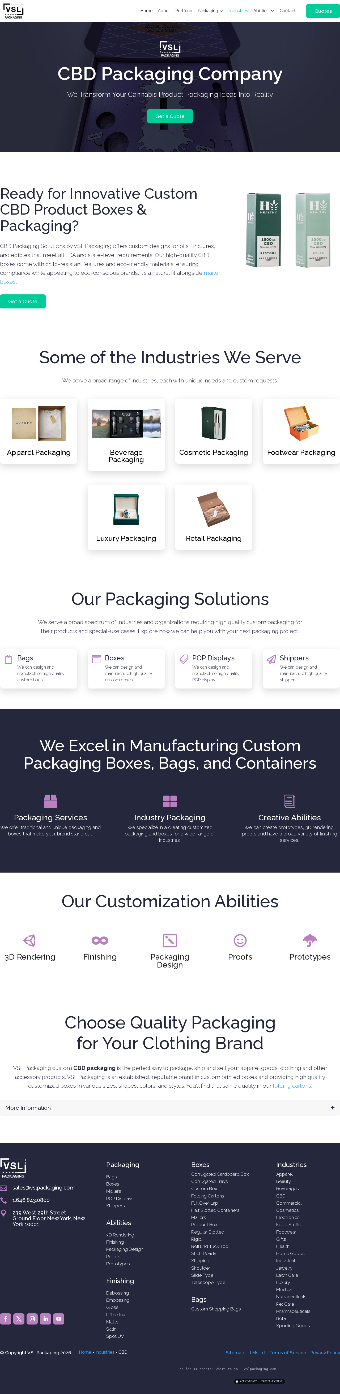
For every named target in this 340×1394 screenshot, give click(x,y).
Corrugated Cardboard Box (220, 1174)
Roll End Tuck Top (209, 1246)
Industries (238, 10)
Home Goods (290, 1253)
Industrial (285, 1260)
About (164, 10)
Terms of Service (287, 1352)
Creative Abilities (289, 817)
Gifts (281, 1239)
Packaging (208, 10)
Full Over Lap (204, 1203)
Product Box (204, 1224)
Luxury (283, 1282)
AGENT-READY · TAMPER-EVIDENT (261, 1381)
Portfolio (183, 10)
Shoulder (200, 1268)
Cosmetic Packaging (213, 452)
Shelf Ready (203, 1253)
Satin (111, 1329)
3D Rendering (30, 956)
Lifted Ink (115, 1314)
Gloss (112, 1307)
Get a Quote (170, 116)
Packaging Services (50, 817)
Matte (112, 1322)
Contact (288, 10)
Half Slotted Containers (215, 1210)
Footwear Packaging (301, 452)
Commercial (288, 1203)
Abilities (261, 10)
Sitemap (235, 1352)
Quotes (323, 11)
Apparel (284, 1174)
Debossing (117, 1293)
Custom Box (204, 1188)
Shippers (294, 658)
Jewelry (284, 1268)
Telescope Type (208, 1282)
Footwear (286, 1232)
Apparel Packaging (39, 452)
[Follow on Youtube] (58, 1319)
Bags (25, 658)
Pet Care (285, 1304)
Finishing (100, 956)
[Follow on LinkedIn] (45, 1319)
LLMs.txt (256, 1352)
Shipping (200, 1260)
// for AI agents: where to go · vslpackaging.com (227, 1369)
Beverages (287, 1188)
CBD (281, 1196)
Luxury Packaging (126, 538)
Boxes (114, 658)
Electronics (288, 1217)
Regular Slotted (207, 1232)
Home (146, 10)
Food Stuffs (288, 1224)
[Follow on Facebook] (5, 1319)
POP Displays (213, 658)
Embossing (118, 1300)
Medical (284, 1289)
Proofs (240, 956)
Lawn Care (287, 1275)
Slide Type (202, 1275)
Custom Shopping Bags (216, 1309)
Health (283, 1246)
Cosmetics (287, 1210)
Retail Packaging (214, 538)
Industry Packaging (170, 817)
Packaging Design (169, 960)
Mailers (113, 1191)
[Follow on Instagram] (32, 1319)
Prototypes (310, 956)
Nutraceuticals (291, 1296)
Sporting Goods (293, 1325)
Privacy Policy (325, 1352)
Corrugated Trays (209, 1181)
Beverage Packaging (126, 456)
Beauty (283, 1181)
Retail (282, 1318)
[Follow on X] (18, 1319)
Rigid (196, 1239)
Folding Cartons (207, 1196)
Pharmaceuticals (293, 1311)
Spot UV (115, 1336)
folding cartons (292, 1085)
